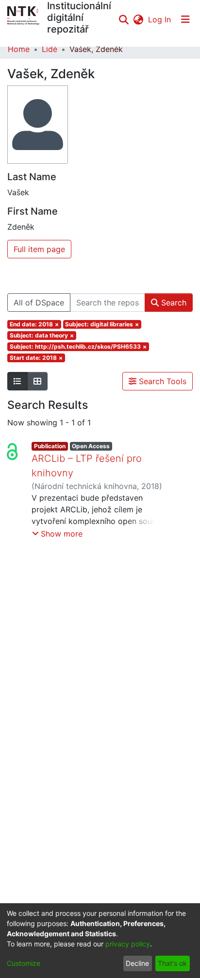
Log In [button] (160, 19)
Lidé (49, 49)
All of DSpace (39, 302)
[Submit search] (123, 19)
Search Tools (161, 381)
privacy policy (127, 944)
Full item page (39, 249)
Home (19, 49)
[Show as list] (17, 381)
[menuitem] (138, 19)
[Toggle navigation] (185, 19)
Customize (23, 963)
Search (172, 302)
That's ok (172, 963)
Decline (137, 963)
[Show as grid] (37, 381)
